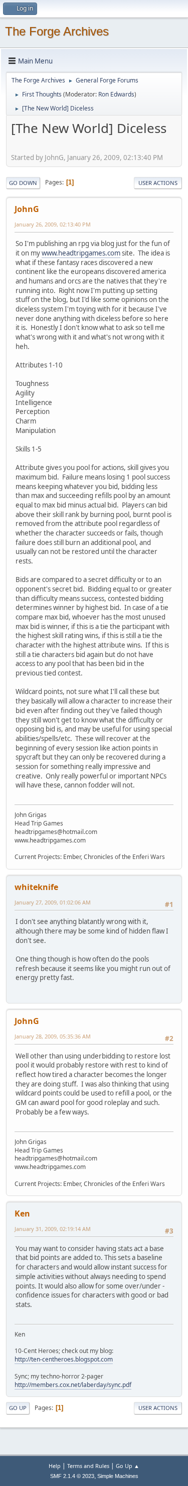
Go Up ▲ (127, 1466)
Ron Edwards (116, 94)
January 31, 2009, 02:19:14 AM (53, 1228)
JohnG (27, 209)
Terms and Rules (88, 1466)
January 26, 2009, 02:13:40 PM (53, 224)
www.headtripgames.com (81, 253)
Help (55, 1466)
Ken (22, 1213)
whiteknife (36, 887)
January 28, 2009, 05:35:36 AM (53, 1036)
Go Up (18, 1408)
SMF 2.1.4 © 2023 (72, 1476)
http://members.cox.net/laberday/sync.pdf (73, 1384)
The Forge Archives (57, 31)
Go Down (23, 182)
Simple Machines (117, 1476)
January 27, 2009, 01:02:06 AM (53, 902)
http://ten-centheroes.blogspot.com (64, 1359)
